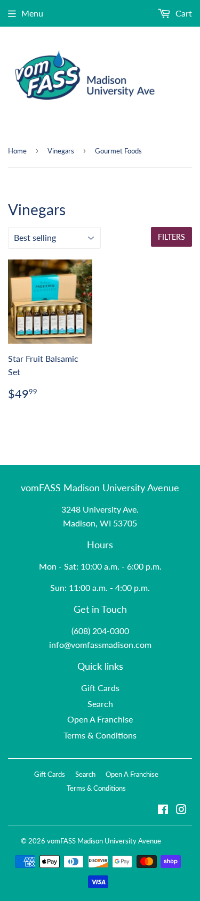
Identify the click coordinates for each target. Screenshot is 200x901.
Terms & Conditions (100, 735)
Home (17, 151)
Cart (182, 13)
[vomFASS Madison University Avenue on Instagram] (181, 810)
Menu (32, 13)
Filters (171, 236)
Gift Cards (100, 688)
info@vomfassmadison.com (100, 644)
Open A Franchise (100, 719)
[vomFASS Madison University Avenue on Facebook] (163, 810)
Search (100, 704)
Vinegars (60, 151)
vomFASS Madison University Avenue (104, 841)
